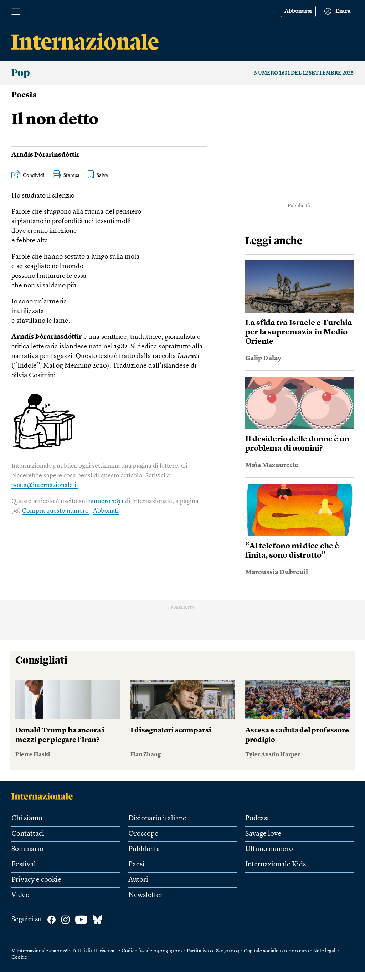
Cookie (19, 957)
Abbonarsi (298, 11)
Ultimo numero (269, 849)
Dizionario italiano (157, 818)
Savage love (263, 834)
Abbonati (106, 511)
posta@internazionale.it (44, 485)
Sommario (27, 849)
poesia (24, 95)
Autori (138, 880)
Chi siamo (26, 818)
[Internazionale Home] (44, 796)
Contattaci (27, 834)
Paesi (136, 864)
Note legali (325, 950)
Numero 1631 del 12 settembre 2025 (304, 73)
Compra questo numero (55, 511)
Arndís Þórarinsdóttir (45, 155)
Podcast (257, 818)
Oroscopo (143, 834)
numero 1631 (106, 501)
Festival (23, 864)
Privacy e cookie (36, 880)
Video (20, 895)
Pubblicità (144, 849)
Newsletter (145, 895)
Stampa (71, 175)
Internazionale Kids (275, 864)
